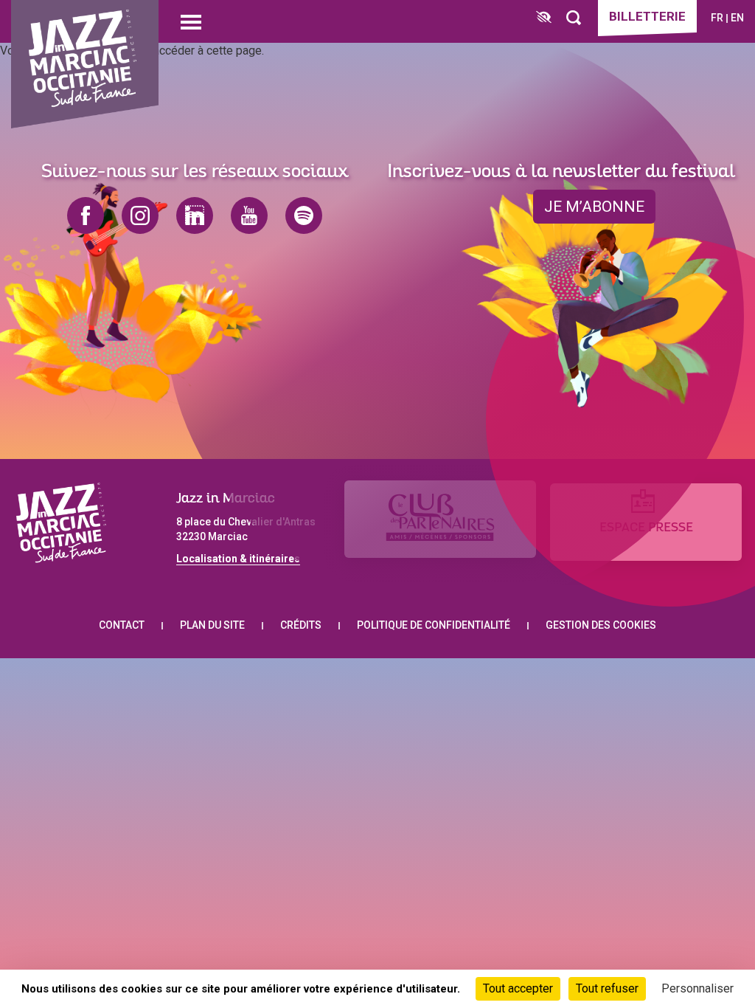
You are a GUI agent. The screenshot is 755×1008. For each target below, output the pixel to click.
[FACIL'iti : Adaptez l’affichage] (544, 18)
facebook (85, 215)
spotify (303, 215)
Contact (122, 625)
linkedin (194, 215)
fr (717, 18)
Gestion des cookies (601, 625)
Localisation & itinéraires (238, 559)
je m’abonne (594, 206)
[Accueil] (85, 64)
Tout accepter (518, 988)
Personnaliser (697, 988)
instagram (140, 215)
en (737, 18)
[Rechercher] (573, 18)
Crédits (300, 625)
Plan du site (212, 625)
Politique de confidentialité (433, 625)
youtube (249, 215)
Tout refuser (607, 988)
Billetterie (647, 16)
